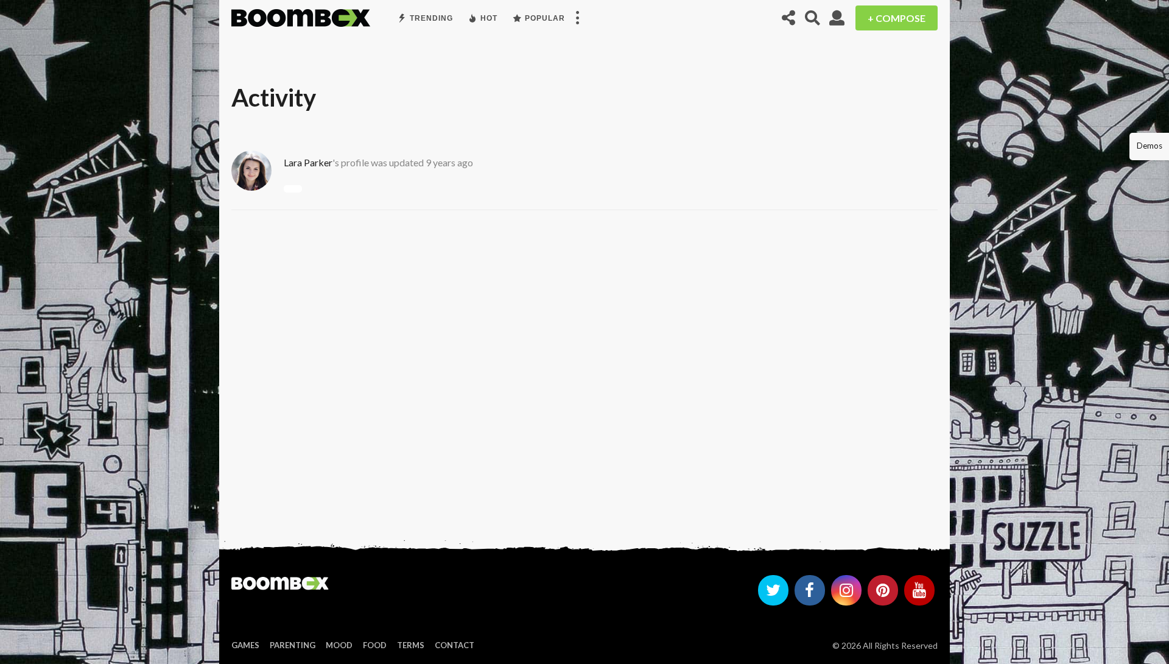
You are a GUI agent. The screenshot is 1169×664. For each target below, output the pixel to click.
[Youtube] (919, 590)
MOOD (339, 645)
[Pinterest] (883, 590)
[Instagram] (846, 590)
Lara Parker (308, 162)
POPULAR (545, 18)
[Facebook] (810, 590)
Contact (454, 645)
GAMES (245, 645)
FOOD (375, 645)
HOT (488, 18)
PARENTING (292, 645)
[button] (577, 18)
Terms (410, 645)
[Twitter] (773, 590)
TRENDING (431, 18)
